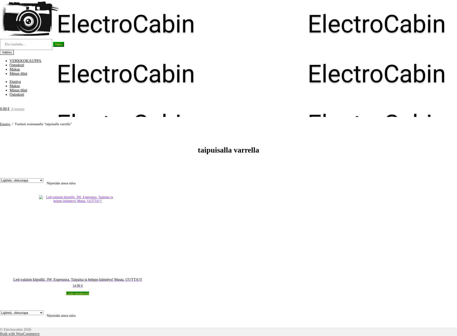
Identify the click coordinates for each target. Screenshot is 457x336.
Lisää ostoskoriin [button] (77, 293)
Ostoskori (17, 65)
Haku (58, 44)
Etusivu (15, 82)
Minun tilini (18, 74)
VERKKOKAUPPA (25, 61)
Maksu (15, 69)
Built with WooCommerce (20, 334)
